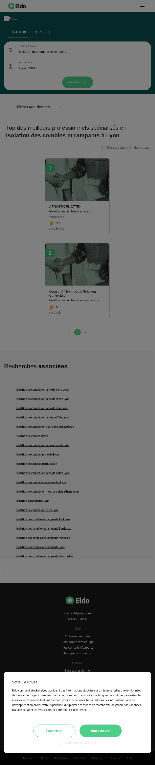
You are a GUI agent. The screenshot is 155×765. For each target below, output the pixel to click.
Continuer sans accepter (81, 743)
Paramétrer (54, 730)
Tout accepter (101, 730)
